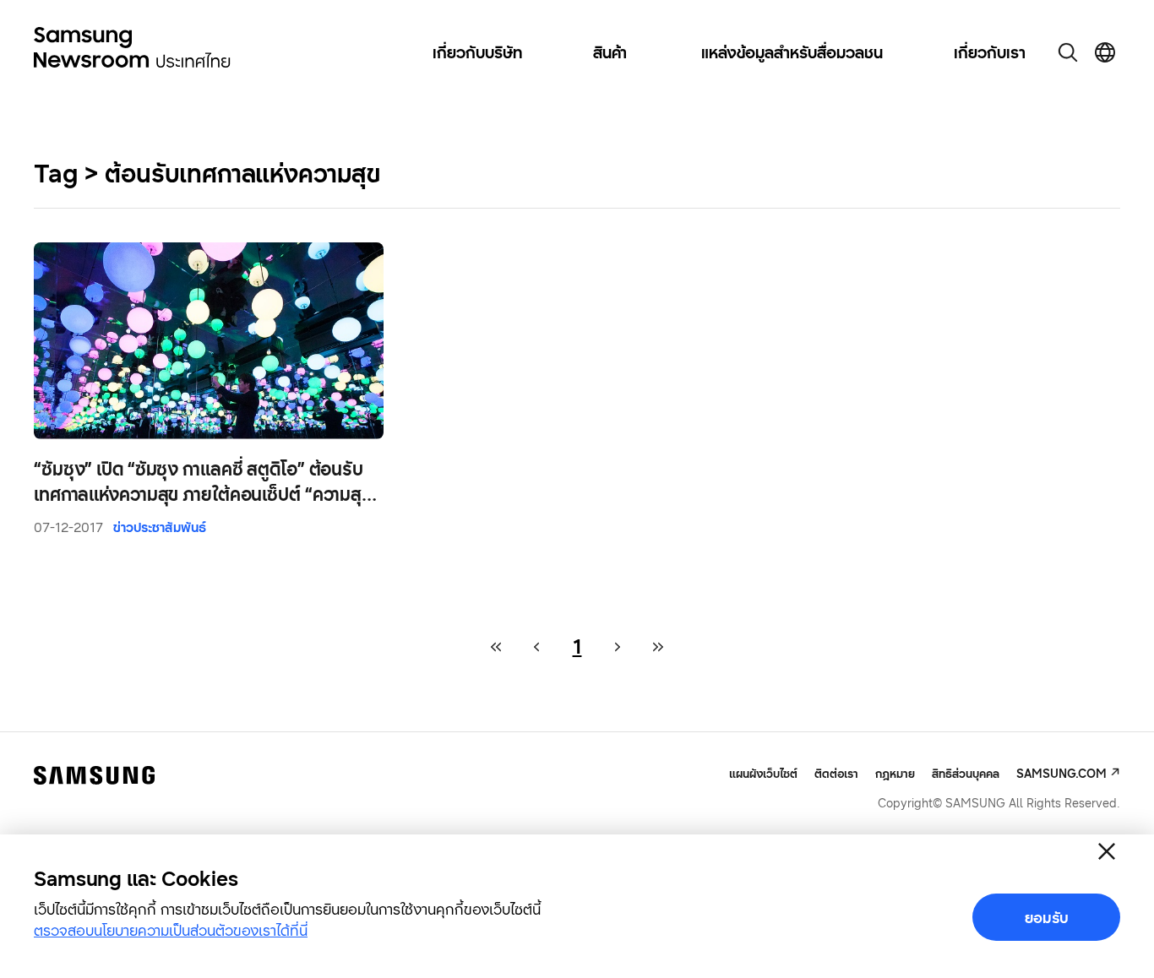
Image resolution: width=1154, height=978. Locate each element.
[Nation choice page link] (1105, 52)
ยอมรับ (1047, 917)
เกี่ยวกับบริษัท (477, 52)
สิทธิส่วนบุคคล (965, 773)
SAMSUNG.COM (1061, 773)
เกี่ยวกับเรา (990, 52)
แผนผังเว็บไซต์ (763, 773)
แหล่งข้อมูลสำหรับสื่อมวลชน (792, 52)
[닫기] (1106, 851)
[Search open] (1068, 52)
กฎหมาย (895, 773)
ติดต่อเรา (836, 773)
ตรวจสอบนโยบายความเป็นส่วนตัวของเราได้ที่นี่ (171, 930)
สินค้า (610, 52)
